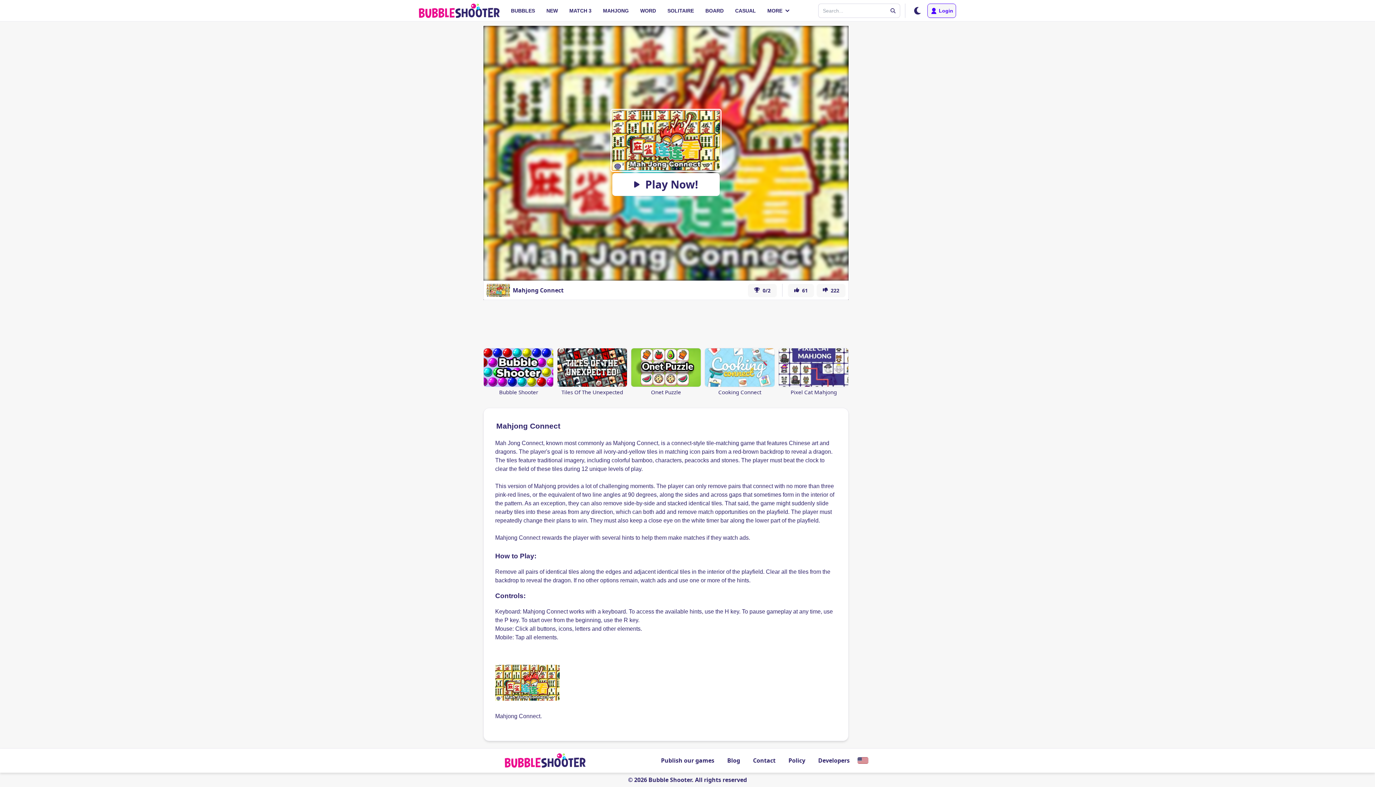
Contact (764, 760)
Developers (834, 760)
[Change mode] (917, 11)
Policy (796, 760)
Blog (733, 760)
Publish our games (687, 760)
